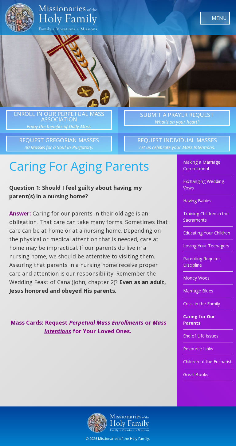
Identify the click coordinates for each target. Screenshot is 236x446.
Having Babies (197, 201)
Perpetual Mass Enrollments (106, 322)
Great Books (195, 374)
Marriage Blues (198, 291)
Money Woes (196, 278)
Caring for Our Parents (199, 320)
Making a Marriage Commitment (201, 165)
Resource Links (198, 349)
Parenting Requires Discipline (202, 262)
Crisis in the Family (201, 304)
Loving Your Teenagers (206, 246)
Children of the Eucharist (207, 361)
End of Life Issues (200, 336)
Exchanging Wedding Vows (203, 184)
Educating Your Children (206, 233)
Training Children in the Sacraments (206, 217)
